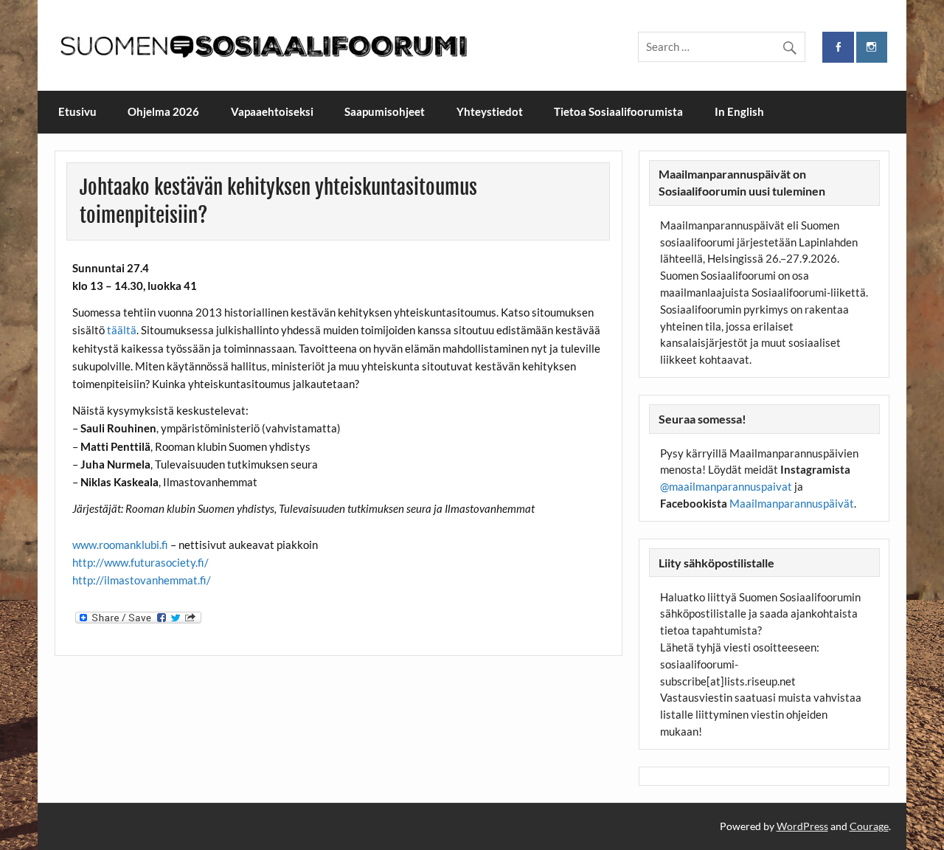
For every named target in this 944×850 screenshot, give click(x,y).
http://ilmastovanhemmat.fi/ (141, 580)
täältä (121, 329)
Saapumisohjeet (384, 111)
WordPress (802, 826)
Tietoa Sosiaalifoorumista (618, 111)
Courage (869, 826)
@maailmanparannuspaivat (726, 486)
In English (739, 111)
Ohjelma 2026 (163, 111)
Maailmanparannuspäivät (791, 503)
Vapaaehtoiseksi (272, 111)
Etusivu (77, 111)
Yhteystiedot (490, 111)
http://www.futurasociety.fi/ (140, 562)
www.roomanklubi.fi (121, 544)
